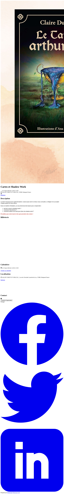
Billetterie (3, 195)
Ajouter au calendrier (6, 270)
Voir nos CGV (16, 492)
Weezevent (9, 492)
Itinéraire (3, 280)
